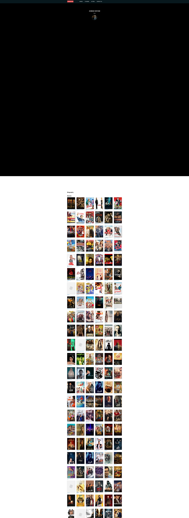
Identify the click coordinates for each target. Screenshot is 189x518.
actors (93, 1)
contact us (99, 1)
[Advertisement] (94, 183)
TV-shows (87, 1)
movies (81, 1)
